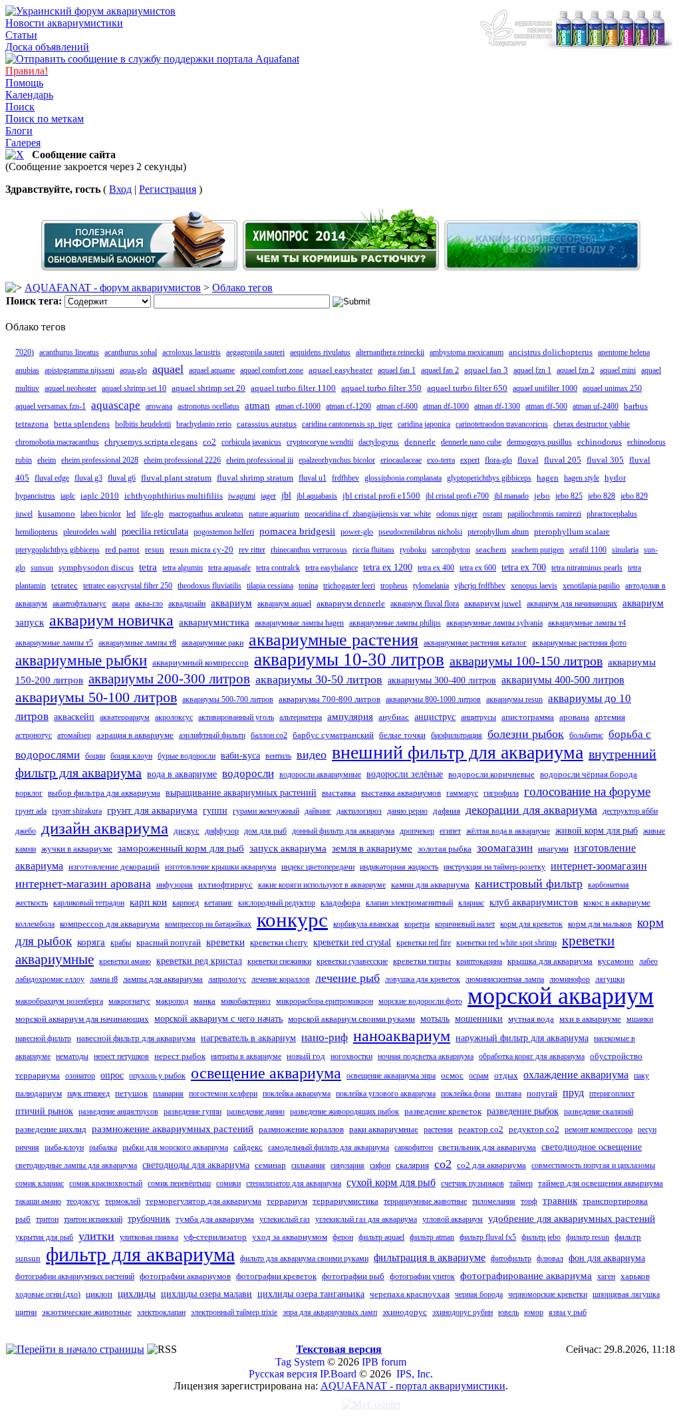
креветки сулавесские (352, 961)
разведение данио (256, 1111)
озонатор (80, 1075)
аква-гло (149, 603)
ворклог (29, 793)
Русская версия (283, 1373)
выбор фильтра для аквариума (104, 793)
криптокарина (479, 961)
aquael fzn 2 (576, 370)
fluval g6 (122, 478)
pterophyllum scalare (572, 531)
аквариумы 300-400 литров (442, 680)
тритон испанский (93, 1219)
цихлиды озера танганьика (310, 1294)
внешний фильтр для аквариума (457, 752)
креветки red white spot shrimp (506, 942)
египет (450, 831)
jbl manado (511, 496)
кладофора (340, 902)
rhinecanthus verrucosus (309, 549)
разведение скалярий (598, 1111)
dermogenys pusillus (539, 442)
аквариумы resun (514, 699)
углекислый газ (284, 1219)
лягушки (609, 979)
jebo (542, 496)
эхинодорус (404, 1312)
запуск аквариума (288, 848)
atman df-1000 (446, 406)
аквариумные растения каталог (475, 643)
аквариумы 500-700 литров (227, 699)
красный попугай (168, 942)
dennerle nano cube (471, 442)
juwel (24, 514)
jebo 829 (634, 496)
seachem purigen (537, 549)
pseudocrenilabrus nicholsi (420, 531)
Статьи (21, 35)
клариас (471, 902)
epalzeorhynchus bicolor (337, 460)
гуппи (215, 811)
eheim (46, 460)
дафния (446, 811)
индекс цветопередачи (317, 867)
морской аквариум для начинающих (82, 1019)
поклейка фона (465, 1093)
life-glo (152, 514)
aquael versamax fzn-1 (50, 406)
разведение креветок (442, 1111)
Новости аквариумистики (64, 23)
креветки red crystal (352, 942)
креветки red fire (423, 942)
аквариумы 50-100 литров (96, 697)
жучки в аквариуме (76, 849)
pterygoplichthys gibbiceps (57, 549)
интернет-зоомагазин (599, 866)
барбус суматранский (333, 735)
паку (641, 1075)
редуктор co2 (534, 1129)
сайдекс (248, 1147)
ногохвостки (351, 1056)
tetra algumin (182, 567)
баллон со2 (269, 735)
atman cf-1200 (348, 406)
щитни (26, 1312)
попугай (542, 1093)
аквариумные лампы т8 (137, 643)
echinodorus (599, 442)
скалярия (412, 1165)
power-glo (356, 531)
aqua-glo (133, 370)
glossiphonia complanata (403, 478)
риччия (27, 1147)
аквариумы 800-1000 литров (433, 699)
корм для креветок (531, 924)
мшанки (639, 1019)
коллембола (35, 924)
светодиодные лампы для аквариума (76, 1165)
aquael (168, 369)
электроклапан (161, 1312)
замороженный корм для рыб (181, 848)
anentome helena (624, 352)
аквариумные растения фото (579, 643)
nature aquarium (274, 514)
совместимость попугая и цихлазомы (593, 1165)
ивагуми (553, 849)
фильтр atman (432, 1237)
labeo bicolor (100, 514)
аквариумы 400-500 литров (562, 679)
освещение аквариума (266, 1073)
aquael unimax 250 (612, 388)
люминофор (569, 979)
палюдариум (38, 1093)
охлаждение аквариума (575, 1074)
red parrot (122, 549)
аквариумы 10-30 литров (349, 659)
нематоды (72, 1056)
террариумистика (345, 1201)
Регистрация (167, 189)
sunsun (42, 567)
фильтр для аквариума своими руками (304, 1258)
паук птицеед (88, 1093)
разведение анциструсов (118, 1111)
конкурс (292, 919)
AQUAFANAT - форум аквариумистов (113, 287)
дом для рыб (265, 831)
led (131, 514)
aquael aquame (212, 370)
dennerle (420, 442)
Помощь (24, 82)
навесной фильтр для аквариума (136, 1038)
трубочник (149, 1219)
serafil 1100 (588, 549)
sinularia (625, 549)
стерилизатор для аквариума (293, 1183)
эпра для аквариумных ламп (330, 1312)
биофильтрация (456, 735)
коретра (417, 924)
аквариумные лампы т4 (587, 623)
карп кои (148, 902)
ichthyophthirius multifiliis (173, 496)
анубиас (393, 717)
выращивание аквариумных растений (241, 793)
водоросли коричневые (491, 774)
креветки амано (125, 961)
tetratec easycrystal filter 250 (127, 585)
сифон (380, 1165)
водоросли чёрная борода (588, 774)
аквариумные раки (212, 643)
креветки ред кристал (199, 961)
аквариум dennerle (351, 603)
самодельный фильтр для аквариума (328, 1147)
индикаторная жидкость (399, 867)
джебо (25, 831)
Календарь (29, 94)
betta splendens (82, 424)
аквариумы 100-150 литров (526, 660)
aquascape (115, 405)
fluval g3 (88, 478)
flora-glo (498, 460)
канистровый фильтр (529, 883)
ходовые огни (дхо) (47, 1294)
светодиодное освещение (591, 1147)
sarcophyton (451, 549)
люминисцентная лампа (505, 979)
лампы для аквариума (163, 979)
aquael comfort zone (271, 370)
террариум (287, 1201)
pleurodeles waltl (89, 531)
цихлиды (137, 1293)
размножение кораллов (301, 1129)
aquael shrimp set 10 (134, 388)
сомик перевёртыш (179, 1183)
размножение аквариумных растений (172, 1129)
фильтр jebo (541, 1237)
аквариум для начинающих (572, 603)
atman (257, 405)
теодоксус (83, 1201)
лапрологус (227, 979)
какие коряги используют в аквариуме (322, 884)
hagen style (581, 478)
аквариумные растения (333, 640)
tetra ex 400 (436, 567)
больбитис (586, 735)
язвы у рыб (568, 1312)
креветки (225, 942)
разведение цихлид (50, 1129)
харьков (635, 1276)
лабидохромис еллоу (49, 979)
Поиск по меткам (44, 118)
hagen (548, 478)
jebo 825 (569, 496)
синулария (347, 1165)
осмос (452, 1075)
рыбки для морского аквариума (175, 1147)
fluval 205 (562, 460)
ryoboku (413, 549)
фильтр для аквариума (140, 1254)
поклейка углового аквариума (386, 1093)
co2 (209, 442)
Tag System (300, 1361)
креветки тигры (422, 961)
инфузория (174, 884)
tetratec (64, 585)
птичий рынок (44, 1111)
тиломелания (493, 1201)
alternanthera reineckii (390, 352)
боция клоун (131, 756)
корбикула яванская (366, 924)
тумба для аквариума (215, 1219)
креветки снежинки (279, 961)
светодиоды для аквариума (195, 1165)
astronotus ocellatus (208, 406)
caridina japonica (424, 424)
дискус (187, 831)
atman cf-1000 (298, 406)
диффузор (222, 831)
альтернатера (300, 717)
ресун (647, 1129)
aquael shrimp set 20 (208, 388)
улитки (96, 1236)
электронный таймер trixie (234, 1312)
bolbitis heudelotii (143, 424)
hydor (615, 478)
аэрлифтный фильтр (212, 735)
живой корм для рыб (596, 831)
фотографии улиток (422, 1276)
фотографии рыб (353, 1276)
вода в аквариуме (182, 774)
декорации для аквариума (531, 809)
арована (574, 717)
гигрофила (501, 793)
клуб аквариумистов (533, 902)
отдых (506, 1075)
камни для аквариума (430, 884)
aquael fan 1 (397, 370)
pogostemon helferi (224, 531)
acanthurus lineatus (69, 352)
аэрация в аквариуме (135, 735)
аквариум (231, 603)
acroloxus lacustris (191, 352)
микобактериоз (246, 1001)
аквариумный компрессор (200, 662)
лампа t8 (104, 979)
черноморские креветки (547, 1294)
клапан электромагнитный (409, 902)
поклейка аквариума (297, 1093)
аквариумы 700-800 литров (329, 699)
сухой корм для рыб (391, 1182)
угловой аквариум (452, 1219)
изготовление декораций (114, 867)
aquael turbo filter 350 (381, 388)
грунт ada (31, 811)
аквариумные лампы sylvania (494, 623)
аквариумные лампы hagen (299, 623)
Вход (120, 189)
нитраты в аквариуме (246, 1056)
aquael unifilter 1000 (545, 388)
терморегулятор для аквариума (203, 1201)
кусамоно (616, 961)
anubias (27, 370)
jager (268, 496)
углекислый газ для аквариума (366, 1219)
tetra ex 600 (478, 567)
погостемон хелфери (223, 1093)
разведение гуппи (192, 1111)
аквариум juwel (492, 603)
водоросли (248, 773)
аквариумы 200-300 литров (169, 679)
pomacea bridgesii (297, 531)
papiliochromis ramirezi (544, 514)
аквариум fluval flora (424, 603)
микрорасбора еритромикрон (324, 1001)
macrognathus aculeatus (206, 514)
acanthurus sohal (130, 352)
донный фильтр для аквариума (343, 831)
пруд (573, 1092)
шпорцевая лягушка (626, 1294)
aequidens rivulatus (320, 352)
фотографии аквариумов (185, 1276)
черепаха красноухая (410, 1294)
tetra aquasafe (229, 567)
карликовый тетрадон (88, 902)
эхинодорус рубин (462, 1312)
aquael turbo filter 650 (467, 388)
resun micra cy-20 (201, 549)
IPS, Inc (413, 1373)
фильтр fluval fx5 (488, 1237)
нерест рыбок (179, 1056)
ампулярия (350, 716)
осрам (479, 1075)
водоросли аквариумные (320, 774)
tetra (148, 567)
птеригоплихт (611, 1093)
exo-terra (441, 460)
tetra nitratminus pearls (586, 567)
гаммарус (462, 793)
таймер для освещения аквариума (600, 1183)
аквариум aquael (284, 603)
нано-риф (324, 1037)
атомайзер (74, 735)
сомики (228, 1183)
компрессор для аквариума (110, 924)
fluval (528, 460)
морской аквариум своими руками (351, 1019)
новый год (306, 1056)
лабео (648, 961)
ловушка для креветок (422, 979)
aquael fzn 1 (532, 370)
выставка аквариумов (401, 793)
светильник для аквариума (487, 1147)
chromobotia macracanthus (57, 442)
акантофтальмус (79, 603)
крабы (120, 942)
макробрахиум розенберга (59, 1001)
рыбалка (103, 1147)
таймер (521, 1183)
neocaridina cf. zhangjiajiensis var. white (368, 514)
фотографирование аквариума (526, 1275)
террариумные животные (425, 1201)
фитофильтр (511, 1258)
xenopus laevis (534, 585)
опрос (112, 1075)
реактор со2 (480, 1129)
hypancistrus (35, 496)
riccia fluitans (373, 549)
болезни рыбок (525, 734)
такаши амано (38, 1201)
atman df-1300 (497, 406)
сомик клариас (39, 1183)
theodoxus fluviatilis (209, 585)
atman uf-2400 (595, 406)
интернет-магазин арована (83, 883)
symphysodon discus (96, 567)
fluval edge (52, 478)
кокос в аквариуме (616, 902)
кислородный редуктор (276, 902)
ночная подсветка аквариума (426, 1056)
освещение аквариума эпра (391, 1075)
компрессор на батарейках (208, 924)
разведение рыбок (523, 1111)
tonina (308, 585)
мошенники (479, 1019)
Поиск (20, 106)
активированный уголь (236, 717)
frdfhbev (345, 478)
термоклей (122, 1201)
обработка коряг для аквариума (532, 1056)
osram (492, 514)
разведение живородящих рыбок (344, 1111)
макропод (172, 1001)
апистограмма (527, 717)
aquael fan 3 (486, 370)
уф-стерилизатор (215, 1237)
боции (95, 756)
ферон (343, 1237)
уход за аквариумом (289, 1237)
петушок (131, 1093)
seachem (491, 549)
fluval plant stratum (176, 478)
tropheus (394, 585)
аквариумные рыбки (81, 660)
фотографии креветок (276, 1276)
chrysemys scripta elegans (151, 442)
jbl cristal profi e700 (457, 496)
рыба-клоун (64, 1147)
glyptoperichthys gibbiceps (489, 478)
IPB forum (384, 1361)
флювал (550, 1258)
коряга (91, 942)
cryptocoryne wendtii (320, 442)
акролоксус (174, 717)
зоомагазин (505, 848)
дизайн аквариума (104, 828)
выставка (339, 793)
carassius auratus (267, 424)
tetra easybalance (331, 567)
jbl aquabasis (317, 496)
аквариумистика (214, 622)
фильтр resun (587, 1237)
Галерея (23, 142)
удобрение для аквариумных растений (571, 1218)
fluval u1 (313, 478)
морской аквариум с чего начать (218, 1019)
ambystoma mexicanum (466, 352)
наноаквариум (401, 1035)
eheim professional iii (259, 460)
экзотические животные (87, 1312)
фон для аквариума (607, 1258)
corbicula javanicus (251, 442)
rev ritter (252, 549)
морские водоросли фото (420, 1001)
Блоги (19, 130)
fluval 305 (605, 460)
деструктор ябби (630, 811)
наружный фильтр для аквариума (522, 1038)
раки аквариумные (383, 1129)
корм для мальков (600, 924)
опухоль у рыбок (157, 1075)
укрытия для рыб (44, 1237)
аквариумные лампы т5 (54, 643)
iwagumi (241, 496)
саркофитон (413, 1147)
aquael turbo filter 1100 (293, 388)
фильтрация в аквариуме (429, 1257)
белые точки (402, 735)
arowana (159, 406)
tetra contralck (278, 567)
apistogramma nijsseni (79, 370)
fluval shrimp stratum (255, 478)
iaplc (68, 496)
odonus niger (456, 514)
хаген (606, 1276)
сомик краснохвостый (105, 1183)
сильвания (308, 1165)
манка (204, 1001)
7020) (24, 352)
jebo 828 (601, 496)
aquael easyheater (340, 370)
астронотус (33, 735)
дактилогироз (359, 811)
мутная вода (531, 1019)
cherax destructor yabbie (591, 424)
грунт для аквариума (152, 810)
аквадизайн (186, 603)
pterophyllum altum (498, 531)
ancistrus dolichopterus (551, 352)
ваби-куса (240, 756)
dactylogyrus (378, 442)
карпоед (185, 902)
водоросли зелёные (404, 774)
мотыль (435, 1019)
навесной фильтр (43, 1038)
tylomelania (431, 585)
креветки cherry (279, 942)
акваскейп (74, 717)
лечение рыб (347, 978)
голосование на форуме (587, 791)
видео (312, 754)
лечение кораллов (280, 979)
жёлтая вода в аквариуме (508, 831)
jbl (286, 496)
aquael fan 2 (440, 370)
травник (560, 1200)
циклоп (99, 1294)
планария (168, 1093)
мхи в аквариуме (590, 1019)
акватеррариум (125, 717)
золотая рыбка (445, 849)
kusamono (56, 514)
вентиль (278, 756)
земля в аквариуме (372, 848)
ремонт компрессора (598, 1129)
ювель (508, 1312)
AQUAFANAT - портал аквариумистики (413, 1385)
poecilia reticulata (155, 531)
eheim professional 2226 (182, 460)
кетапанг (218, 902)
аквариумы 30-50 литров (318, 679)
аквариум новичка (111, 620)
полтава (508, 1093)
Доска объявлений (47, 47)
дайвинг (318, 811)
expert (469, 460)
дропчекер (417, 831)
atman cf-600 (397, 406)
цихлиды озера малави (206, 1294)
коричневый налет (465, 924)
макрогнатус (129, 1001)
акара (121, 603)
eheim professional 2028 (99, 460)
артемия (610, 717)
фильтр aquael (381, 1237)
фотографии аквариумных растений (74, 1276)
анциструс (435, 717)
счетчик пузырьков (472, 1183)
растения (438, 1129)
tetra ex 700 (523, 567)
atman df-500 (546, 406)
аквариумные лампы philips (395, 623)
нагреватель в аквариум (248, 1038)
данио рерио (407, 811)
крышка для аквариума (550, 961)
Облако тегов (242, 287)
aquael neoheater (70, 388)
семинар (270, 1165)
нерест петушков (121, 1056)
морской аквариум (561, 996)
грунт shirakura (77, 811)
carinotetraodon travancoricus (502, 424)
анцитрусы (478, 717)
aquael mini (618, 370)
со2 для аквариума (491, 1165)
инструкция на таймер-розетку (494, 867)
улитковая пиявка (149, 1237)
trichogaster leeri (349, 585)
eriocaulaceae (401, 460)
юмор (533, 1312)
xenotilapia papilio (591, 585)
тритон (47, 1219)
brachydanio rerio (203, 424)
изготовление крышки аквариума (220, 867)
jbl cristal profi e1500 (381, 496)
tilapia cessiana (270, 585)
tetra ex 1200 (387, 567)
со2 (443, 1164)
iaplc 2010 (99, 496)
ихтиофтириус (225, 884)
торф (529, 1201)
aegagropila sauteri (255, 352)
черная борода (479, 1294)
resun (154, 549)
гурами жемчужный (266, 811)
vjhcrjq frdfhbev (479, 585)
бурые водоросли (186, 756)
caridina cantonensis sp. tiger (347, 424)
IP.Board (338, 1373)
